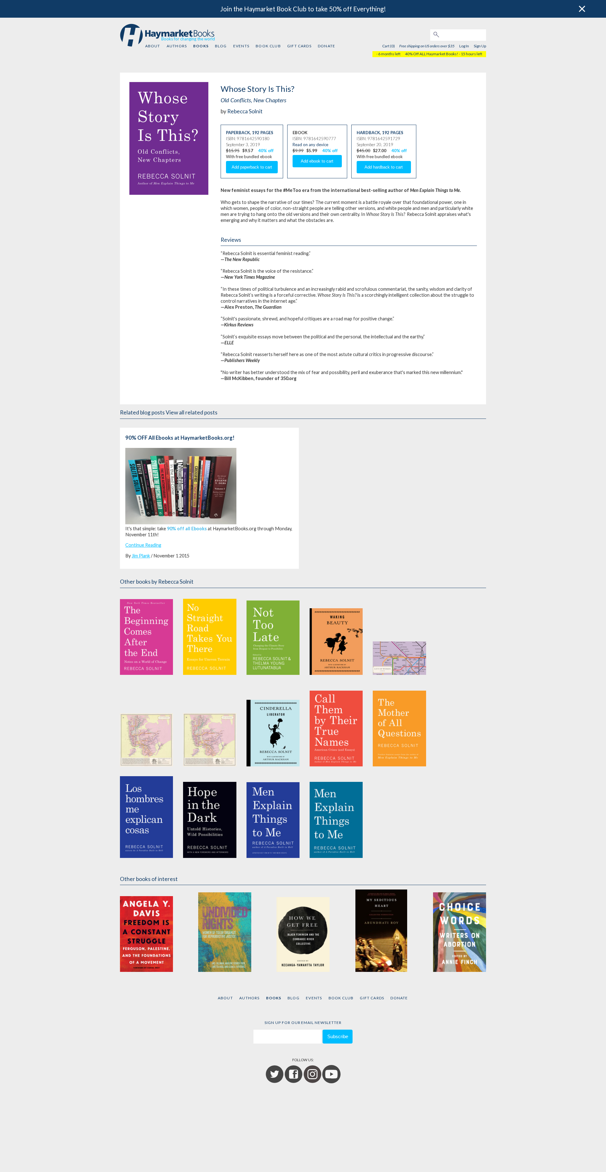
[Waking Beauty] (336, 633)
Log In (464, 46)
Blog (221, 46)
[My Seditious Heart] (381, 930)
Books (200, 46)
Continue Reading (143, 545)
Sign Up (480, 46)
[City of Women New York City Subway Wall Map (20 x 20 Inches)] (146, 725)
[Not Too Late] (273, 633)
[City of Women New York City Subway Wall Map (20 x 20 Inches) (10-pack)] (209, 725)
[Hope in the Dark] (209, 817)
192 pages (262, 132)
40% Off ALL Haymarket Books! (431, 53)
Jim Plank (141, 555)
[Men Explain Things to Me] (336, 817)
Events (241, 46)
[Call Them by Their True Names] (336, 725)
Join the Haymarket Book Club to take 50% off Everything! (303, 9)
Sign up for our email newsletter (303, 1022)
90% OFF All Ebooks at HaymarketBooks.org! (180, 438)
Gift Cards (299, 46)
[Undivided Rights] (224, 930)
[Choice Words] (459, 930)
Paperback (238, 132)
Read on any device (310, 144)
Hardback (368, 132)
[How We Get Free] (303, 930)
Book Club (268, 46)
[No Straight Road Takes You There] (209, 633)
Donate (326, 46)
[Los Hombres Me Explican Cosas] (146, 817)
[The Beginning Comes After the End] (146, 633)
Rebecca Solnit (245, 111)
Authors (177, 46)
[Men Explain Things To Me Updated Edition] (273, 817)
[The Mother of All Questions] (399, 725)
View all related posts (191, 412)
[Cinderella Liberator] (273, 725)
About (152, 46)
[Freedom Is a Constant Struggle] (146, 930)
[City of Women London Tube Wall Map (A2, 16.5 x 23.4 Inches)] (399, 633)
